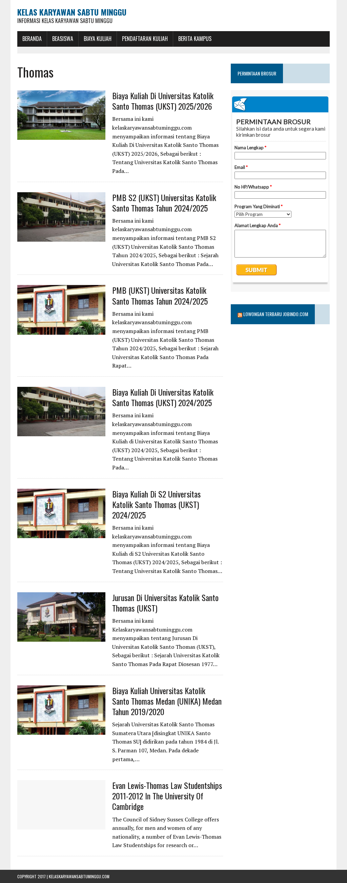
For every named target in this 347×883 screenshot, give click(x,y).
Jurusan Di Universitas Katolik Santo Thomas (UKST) (165, 602)
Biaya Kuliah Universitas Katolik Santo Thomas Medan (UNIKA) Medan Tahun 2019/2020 (167, 701)
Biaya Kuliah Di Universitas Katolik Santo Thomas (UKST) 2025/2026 (162, 100)
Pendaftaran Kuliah (145, 39)
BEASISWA (62, 39)
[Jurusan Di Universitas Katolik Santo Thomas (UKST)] (61, 637)
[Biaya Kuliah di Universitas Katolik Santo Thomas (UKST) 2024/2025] (61, 431)
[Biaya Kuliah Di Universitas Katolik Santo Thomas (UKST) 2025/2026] (61, 135)
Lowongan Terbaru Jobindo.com (275, 313)
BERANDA (32, 39)
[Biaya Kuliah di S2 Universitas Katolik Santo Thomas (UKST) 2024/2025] (61, 533)
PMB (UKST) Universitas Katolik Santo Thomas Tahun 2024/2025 (160, 295)
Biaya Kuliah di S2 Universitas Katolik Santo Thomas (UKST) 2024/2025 (156, 504)
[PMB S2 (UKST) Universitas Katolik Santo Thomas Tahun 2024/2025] (61, 237)
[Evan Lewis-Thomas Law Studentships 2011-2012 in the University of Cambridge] (61, 825)
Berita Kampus (194, 39)
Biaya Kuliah (97, 39)
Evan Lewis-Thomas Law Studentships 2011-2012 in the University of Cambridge (167, 795)
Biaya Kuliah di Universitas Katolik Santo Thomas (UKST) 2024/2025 (162, 397)
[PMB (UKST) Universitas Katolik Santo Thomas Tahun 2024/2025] (61, 330)
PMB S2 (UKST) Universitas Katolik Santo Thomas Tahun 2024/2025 (164, 202)
